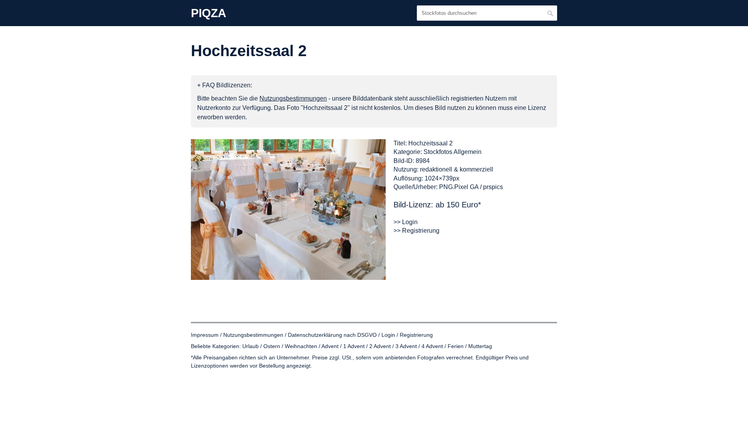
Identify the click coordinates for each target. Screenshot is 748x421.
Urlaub (250, 346)
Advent (330, 346)
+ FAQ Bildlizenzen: (224, 85)
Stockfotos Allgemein (452, 152)
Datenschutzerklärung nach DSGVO (332, 335)
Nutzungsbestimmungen (253, 335)
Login (388, 335)
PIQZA (208, 13)
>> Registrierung (416, 230)
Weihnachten (301, 346)
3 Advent (406, 346)
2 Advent (380, 346)
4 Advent (432, 346)
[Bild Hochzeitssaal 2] (288, 209)
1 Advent (354, 346)
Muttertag (480, 346)
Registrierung (416, 335)
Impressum (205, 335)
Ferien (456, 346)
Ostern (271, 346)
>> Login (405, 222)
